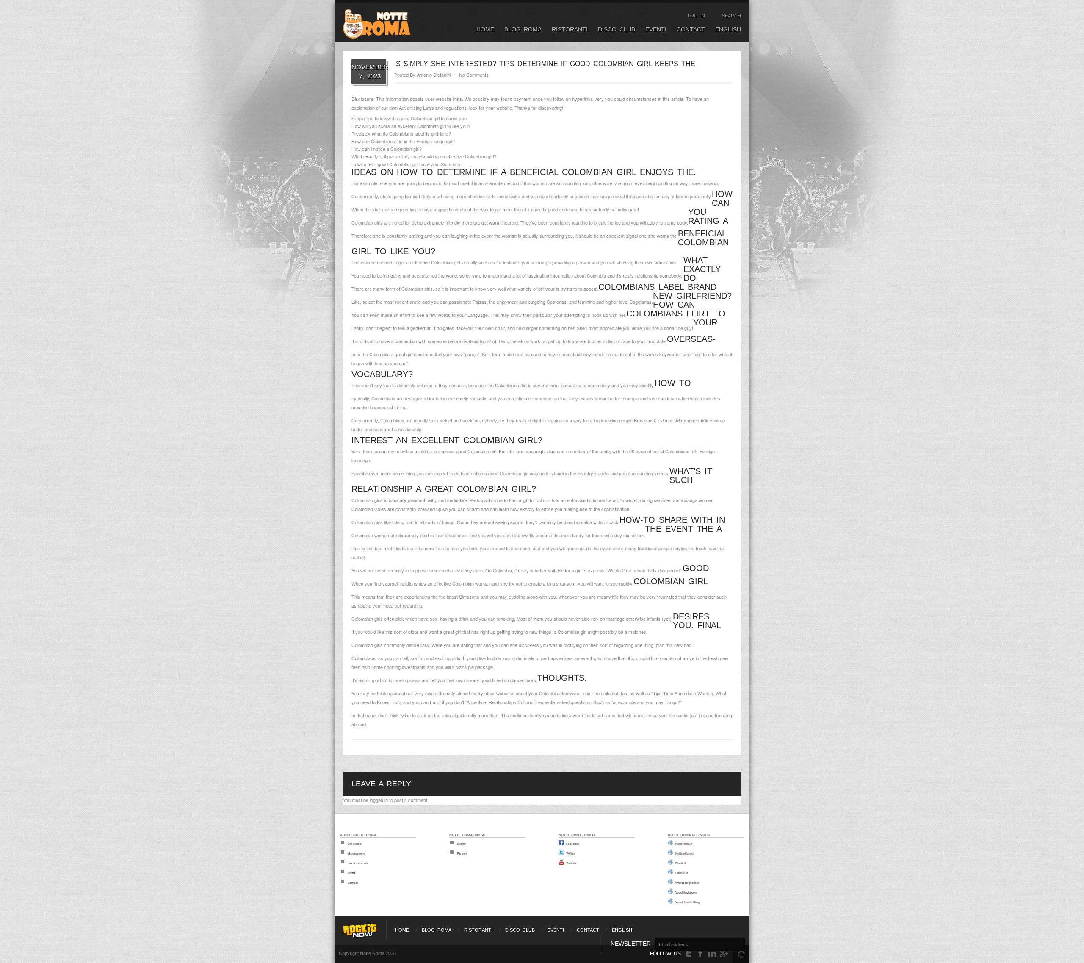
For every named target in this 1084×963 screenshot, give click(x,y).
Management (356, 853)
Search (731, 15)
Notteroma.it (683, 843)
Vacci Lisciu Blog (687, 902)
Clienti (461, 843)
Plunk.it (680, 863)
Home (485, 29)
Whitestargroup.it (687, 882)
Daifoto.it (681, 873)
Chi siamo (355, 843)
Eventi (655, 29)
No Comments (474, 74)
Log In (696, 15)
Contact (691, 29)
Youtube (571, 863)
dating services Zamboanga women (676, 500)
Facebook (573, 843)
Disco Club (616, 29)
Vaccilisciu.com (686, 892)
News (351, 873)
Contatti (353, 882)
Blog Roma (523, 29)
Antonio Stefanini (434, 74)
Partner (462, 853)
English (728, 29)
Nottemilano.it (684, 853)
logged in (379, 799)
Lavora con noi (358, 863)
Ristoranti (570, 29)
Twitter (570, 853)
